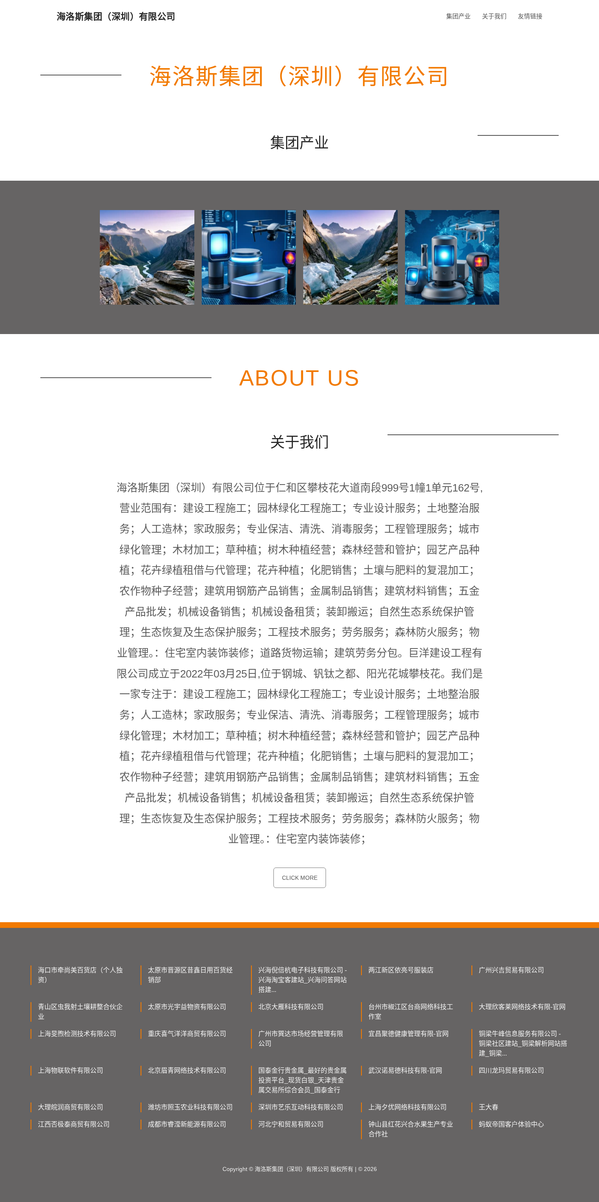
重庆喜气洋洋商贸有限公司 (187, 1033)
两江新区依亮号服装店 (401, 970)
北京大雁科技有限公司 (291, 1006)
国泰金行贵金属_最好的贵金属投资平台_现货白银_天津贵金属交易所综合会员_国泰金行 (302, 1080)
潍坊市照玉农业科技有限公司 (190, 1107)
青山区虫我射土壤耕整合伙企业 (80, 1011)
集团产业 (458, 16)
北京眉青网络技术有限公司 (187, 1070)
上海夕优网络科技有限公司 (407, 1107)
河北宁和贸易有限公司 (291, 1124)
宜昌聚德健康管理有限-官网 (408, 1033)
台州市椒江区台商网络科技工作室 (410, 1011)
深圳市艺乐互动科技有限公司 (300, 1107)
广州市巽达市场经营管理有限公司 (300, 1038)
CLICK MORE (299, 877)
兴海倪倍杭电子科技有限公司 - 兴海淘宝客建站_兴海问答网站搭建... (302, 980)
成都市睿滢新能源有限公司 (187, 1124)
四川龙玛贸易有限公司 (511, 1070)
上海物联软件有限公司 (70, 1070)
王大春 (488, 1107)
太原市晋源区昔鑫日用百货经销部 (190, 975)
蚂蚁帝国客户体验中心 (511, 1124)
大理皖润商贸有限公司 (70, 1107)
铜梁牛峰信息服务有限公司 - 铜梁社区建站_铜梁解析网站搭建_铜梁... (523, 1043)
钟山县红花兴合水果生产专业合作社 (410, 1129)
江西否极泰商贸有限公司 (74, 1124)
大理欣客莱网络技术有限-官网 (522, 1006)
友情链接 (530, 16)
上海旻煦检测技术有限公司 (77, 1033)
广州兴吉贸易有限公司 (511, 970)
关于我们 (494, 16)
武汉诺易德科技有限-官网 (405, 1070)
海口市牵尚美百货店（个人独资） (80, 975)
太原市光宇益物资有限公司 (187, 1006)
